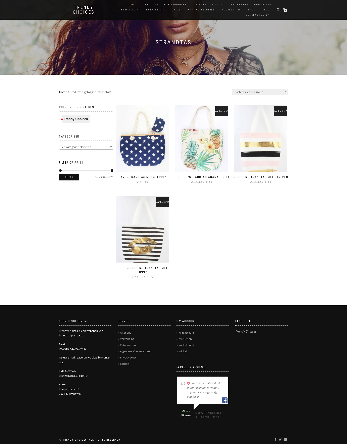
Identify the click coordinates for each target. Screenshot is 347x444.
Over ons (125, 332)
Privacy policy (128, 357)
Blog (266, 9)
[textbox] (86, 147)
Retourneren (128, 345)
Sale (251, 9)
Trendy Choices (84, 10)
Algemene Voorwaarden (135, 351)
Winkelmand (186, 345)
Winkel (183, 351)
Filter (69, 177)
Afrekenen (185, 339)
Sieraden (149, 4)
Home (131, 4)
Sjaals (217, 4)
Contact (124, 364)
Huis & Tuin (130, 9)
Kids (177, 9)
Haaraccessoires (201, 9)
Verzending (127, 339)
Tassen (199, 4)
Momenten (262, 4)
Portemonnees (175, 4)
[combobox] (86, 147)
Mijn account (186, 332)
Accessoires (231, 9)
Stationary (238, 4)
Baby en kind (156, 9)
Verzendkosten (258, 15)
